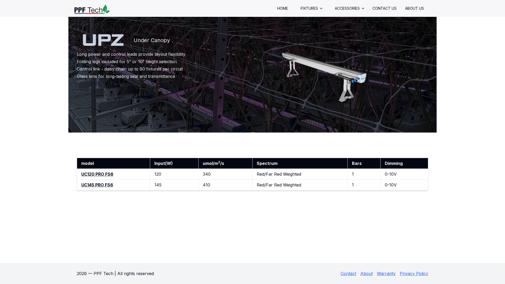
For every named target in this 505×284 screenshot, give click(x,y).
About (366, 273)
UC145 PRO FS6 (97, 184)
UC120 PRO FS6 (97, 174)
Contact (348, 273)
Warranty (386, 273)
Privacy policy (414, 273)
